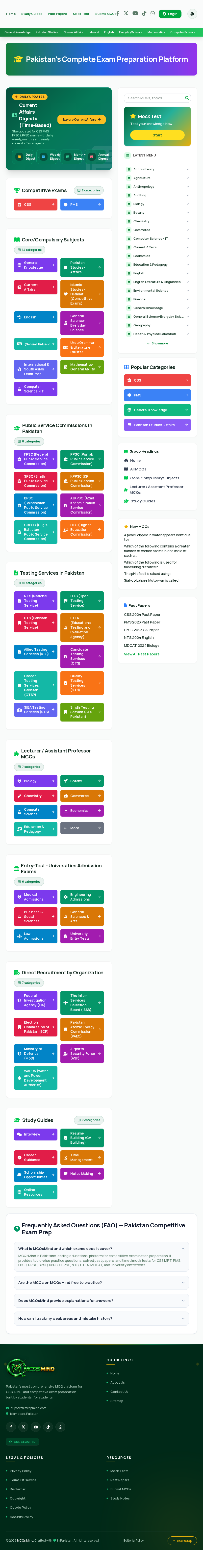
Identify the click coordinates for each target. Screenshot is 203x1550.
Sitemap (116, 1400)
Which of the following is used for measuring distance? (150, 564)
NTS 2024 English (138, 637)
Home (10, 14)
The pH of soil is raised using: (147, 573)
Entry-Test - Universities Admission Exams (61, 869)
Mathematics (156, 32)
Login (172, 13)
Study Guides (31, 14)
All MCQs (138, 469)
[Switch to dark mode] (192, 14)
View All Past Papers (141, 654)
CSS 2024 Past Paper (142, 614)
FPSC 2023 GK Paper (141, 629)
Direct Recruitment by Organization (62, 973)
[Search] (187, 98)
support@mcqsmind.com (28, 1408)
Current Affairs (74, 32)
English (109, 32)
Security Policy (21, 1517)
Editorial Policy (134, 1540)
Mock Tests (119, 1471)
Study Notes (120, 1498)
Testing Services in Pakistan (52, 573)
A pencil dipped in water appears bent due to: (157, 537)
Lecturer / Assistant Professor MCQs (56, 754)
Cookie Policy (20, 1507)
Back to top (184, 1541)
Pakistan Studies (47, 32)
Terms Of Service (23, 1480)
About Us (117, 1382)
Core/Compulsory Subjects (53, 240)
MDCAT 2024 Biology (141, 645)
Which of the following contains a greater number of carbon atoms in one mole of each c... (157, 551)
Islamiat (94, 32)
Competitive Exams (44, 190)
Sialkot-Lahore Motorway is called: (151, 580)
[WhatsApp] (153, 14)
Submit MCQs (105, 14)
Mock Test (81, 14)
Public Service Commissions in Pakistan (57, 428)
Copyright (17, 1498)
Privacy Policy (20, 1471)
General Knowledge (17, 32)
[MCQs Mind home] (30, 1368)
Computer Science (182, 32)
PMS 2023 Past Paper (142, 622)
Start (157, 135)
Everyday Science (130, 32)
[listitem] (11, 1427)
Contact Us (119, 1391)
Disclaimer (17, 1489)
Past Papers (57, 14)
